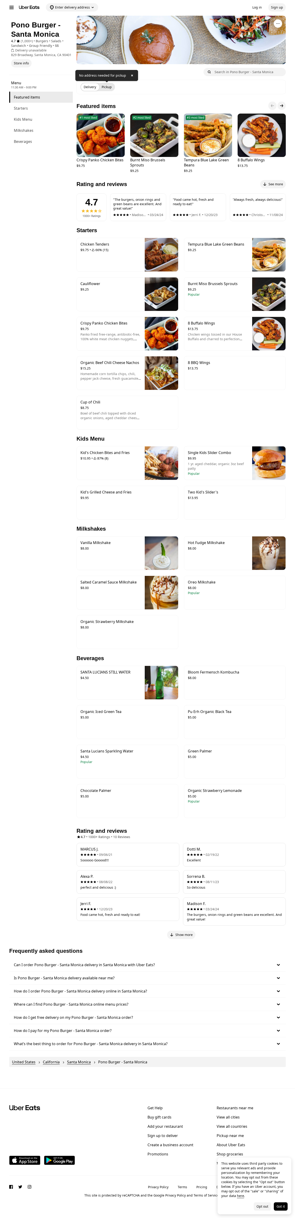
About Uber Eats (231, 1144)
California (51, 1062)
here (240, 1196)
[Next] (281, 106)
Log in (257, 7)
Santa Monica (79, 1062)
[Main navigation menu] (11, 7)
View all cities (228, 1117)
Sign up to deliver (163, 1135)
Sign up (277, 7)
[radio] (90, 87)
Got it (281, 1206)
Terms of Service (206, 1195)
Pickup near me (230, 1135)
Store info (21, 63)
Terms (182, 1187)
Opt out (262, 1206)
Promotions (158, 1154)
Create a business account (170, 1144)
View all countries (232, 1126)
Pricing (201, 1187)
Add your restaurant (165, 1126)
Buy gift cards (159, 1117)
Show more (184, 934)
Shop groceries (230, 1154)
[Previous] (272, 106)
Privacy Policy (158, 1187)
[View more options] (278, 23)
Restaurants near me (235, 1107)
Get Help (155, 1107)
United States (23, 1062)
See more (275, 184)
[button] (147, 964)
